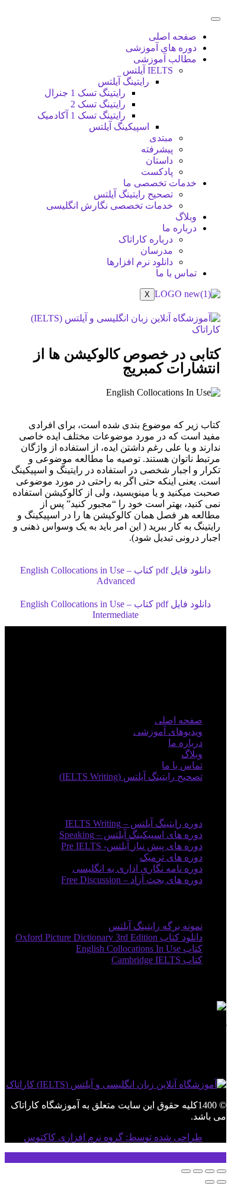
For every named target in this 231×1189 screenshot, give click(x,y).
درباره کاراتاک (145, 239)
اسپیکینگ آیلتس (119, 127)
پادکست (157, 172)
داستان (159, 160)
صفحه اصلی (173, 36)
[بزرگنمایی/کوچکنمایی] (221, 1171)
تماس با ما (176, 273)
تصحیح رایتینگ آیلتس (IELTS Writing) (131, 777)
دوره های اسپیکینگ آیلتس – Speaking (131, 835)
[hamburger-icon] (215, 19)
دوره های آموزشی (161, 48)
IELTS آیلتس (148, 70)
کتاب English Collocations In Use (139, 948)
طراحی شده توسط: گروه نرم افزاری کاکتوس (113, 1137)
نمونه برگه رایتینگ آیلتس (155, 926)
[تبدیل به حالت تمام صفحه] (209, 1171)
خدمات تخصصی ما (160, 183)
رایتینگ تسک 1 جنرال (85, 93)
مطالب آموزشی (165, 59)
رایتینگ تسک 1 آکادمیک (81, 115)
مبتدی (161, 138)
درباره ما (179, 228)
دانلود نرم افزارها (140, 262)
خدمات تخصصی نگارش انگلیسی (109, 205)
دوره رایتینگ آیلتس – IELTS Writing (134, 823)
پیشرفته (157, 149)
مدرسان (156, 251)
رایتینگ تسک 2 (98, 104)
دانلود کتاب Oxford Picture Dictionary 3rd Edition (109, 937)
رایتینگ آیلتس (123, 81)
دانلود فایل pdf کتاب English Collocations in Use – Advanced (115, 575)
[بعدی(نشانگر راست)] (209, 1182)
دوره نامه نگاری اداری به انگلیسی (137, 868)
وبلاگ (186, 217)
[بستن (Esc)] (186, 1171)
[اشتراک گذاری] (198, 1171)
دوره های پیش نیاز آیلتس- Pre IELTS (132, 846)
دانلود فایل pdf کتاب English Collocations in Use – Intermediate (115, 609)
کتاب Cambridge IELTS (157, 960)
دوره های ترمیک (171, 857)
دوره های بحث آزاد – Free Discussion (132, 880)
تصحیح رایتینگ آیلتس (133, 194)
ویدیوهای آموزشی (168, 731)
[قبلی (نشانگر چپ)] (221, 1182)
